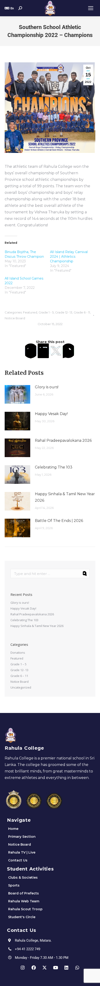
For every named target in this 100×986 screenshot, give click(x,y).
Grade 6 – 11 (19, 676)
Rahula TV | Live (21, 852)
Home (13, 829)
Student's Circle (21, 917)
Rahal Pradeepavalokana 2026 (63, 440)
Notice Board (15, 318)
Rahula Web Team (23, 901)
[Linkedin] (66, 967)
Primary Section (22, 836)
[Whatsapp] (77, 967)
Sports (14, 885)
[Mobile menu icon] (90, 8)
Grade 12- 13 (63, 312)
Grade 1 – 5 (18, 664)
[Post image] (17, 394)
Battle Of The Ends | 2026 (59, 520)
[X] (56, 350)
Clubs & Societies (23, 877)
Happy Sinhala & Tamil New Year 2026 (65, 497)
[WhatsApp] (68, 350)
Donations (17, 652)
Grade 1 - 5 (46, 312)
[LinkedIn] (43, 350)
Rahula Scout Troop (25, 909)
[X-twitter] (44, 967)
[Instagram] (22, 967)
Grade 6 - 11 (82, 312)
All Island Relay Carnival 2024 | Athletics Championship (69, 256)
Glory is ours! (46, 387)
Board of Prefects (23, 893)
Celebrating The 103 (53, 467)
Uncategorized (20, 687)
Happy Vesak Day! (51, 414)
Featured (30, 312)
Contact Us (17, 860)
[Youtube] (55, 967)
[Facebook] (31, 350)
